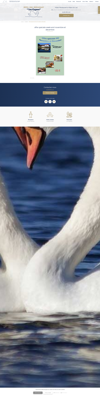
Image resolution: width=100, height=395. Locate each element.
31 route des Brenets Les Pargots (67, 9)
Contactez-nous (66, 15)
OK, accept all (38, 392)
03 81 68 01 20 (66, 12)
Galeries (91, 1)
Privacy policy (64, 392)
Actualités (26, 21)
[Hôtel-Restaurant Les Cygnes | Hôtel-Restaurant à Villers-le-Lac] (5, 2)
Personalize (57, 392)
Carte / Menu (85, 1)
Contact (96, 1)
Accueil (69, 1)
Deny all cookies (48, 392)
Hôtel (74, 1)
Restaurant (78, 1)
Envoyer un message (50, 92)
